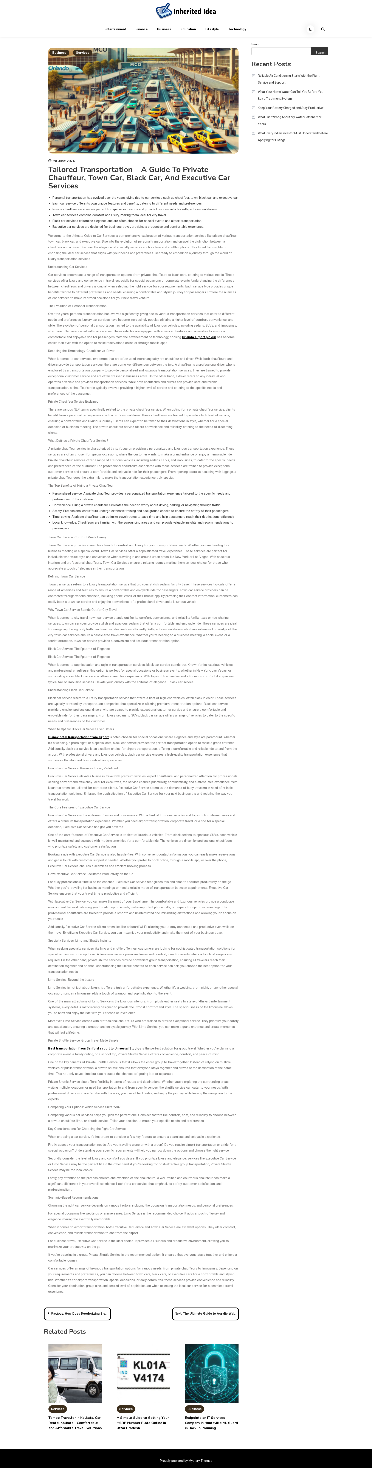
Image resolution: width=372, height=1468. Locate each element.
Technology (237, 29)
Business (164, 29)
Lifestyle (212, 29)
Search (256, 44)
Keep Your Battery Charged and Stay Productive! (291, 108)
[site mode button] (310, 29)
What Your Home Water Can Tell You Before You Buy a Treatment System (290, 95)
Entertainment (115, 29)
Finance (141, 29)
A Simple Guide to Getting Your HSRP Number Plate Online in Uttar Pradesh (143, 1422)
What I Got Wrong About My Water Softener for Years (289, 120)
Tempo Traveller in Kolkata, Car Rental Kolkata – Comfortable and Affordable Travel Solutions (75, 1422)
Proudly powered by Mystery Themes (186, 1461)
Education (188, 29)
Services (82, 53)
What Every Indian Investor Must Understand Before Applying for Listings (293, 136)
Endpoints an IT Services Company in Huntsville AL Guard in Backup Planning (211, 1422)
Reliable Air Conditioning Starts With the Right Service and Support (288, 79)
